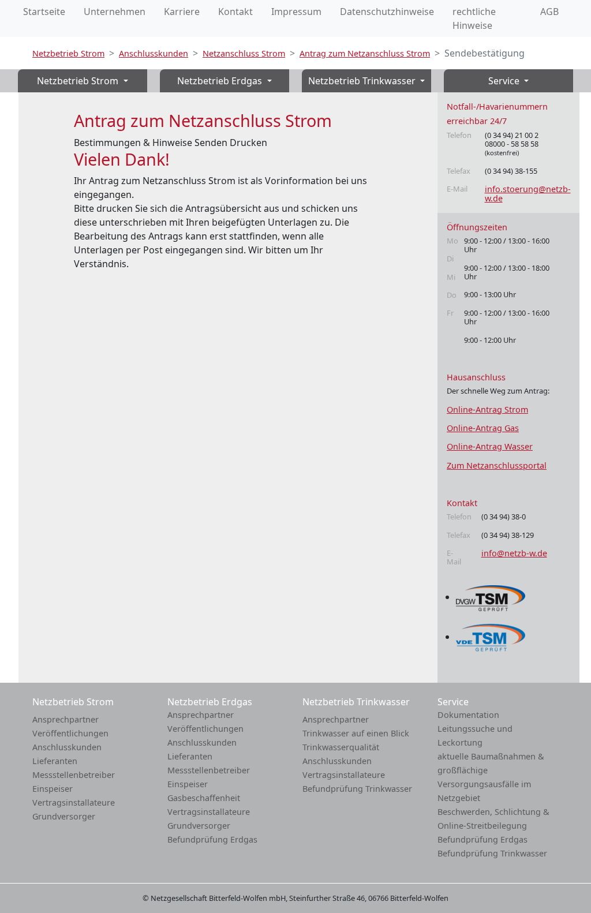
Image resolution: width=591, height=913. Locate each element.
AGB (549, 11)
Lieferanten (54, 760)
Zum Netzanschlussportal (497, 465)
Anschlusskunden (153, 53)
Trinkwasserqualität (340, 747)
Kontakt (235, 11)
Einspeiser (52, 788)
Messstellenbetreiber (73, 774)
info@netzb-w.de (514, 553)
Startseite (44, 11)
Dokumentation (468, 714)
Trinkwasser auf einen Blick (355, 733)
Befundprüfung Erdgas (212, 839)
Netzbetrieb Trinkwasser (363, 80)
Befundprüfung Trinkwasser (357, 788)
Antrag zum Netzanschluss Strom (365, 53)
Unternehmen (114, 11)
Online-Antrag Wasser (490, 446)
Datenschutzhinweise (387, 11)
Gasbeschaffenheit (203, 797)
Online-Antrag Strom (487, 409)
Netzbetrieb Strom (68, 53)
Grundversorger (63, 816)
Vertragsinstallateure (73, 802)
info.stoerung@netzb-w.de (528, 194)
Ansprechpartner (65, 719)
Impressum (296, 11)
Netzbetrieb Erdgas (220, 80)
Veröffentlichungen (70, 733)
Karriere (182, 11)
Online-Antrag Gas (483, 427)
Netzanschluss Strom (244, 53)
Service (505, 80)
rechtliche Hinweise (474, 18)
